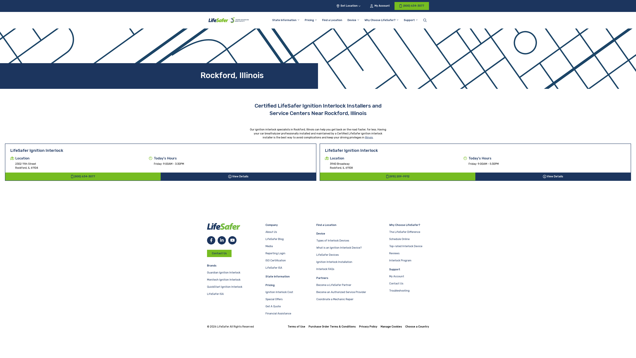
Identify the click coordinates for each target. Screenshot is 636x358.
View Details (240, 176)
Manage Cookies (391, 326)
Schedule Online (399, 239)
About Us (271, 232)
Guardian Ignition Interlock (223, 272)
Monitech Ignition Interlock (223, 279)
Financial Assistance (278, 313)
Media (269, 246)
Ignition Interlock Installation (334, 262)
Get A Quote (273, 306)
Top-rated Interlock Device (405, 246)
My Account (382, 5)
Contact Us (219, 253)
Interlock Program (400, 260)
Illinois (369, 137)
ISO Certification (275, 260)
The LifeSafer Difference (404, 232)
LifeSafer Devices (327, 254)
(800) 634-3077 (84, 176)
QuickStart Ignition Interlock (224, 286)
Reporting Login (275, 253)
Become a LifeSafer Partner (333, 285)
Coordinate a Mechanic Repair (334, 299)
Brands (211, 265)
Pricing (309, 20)
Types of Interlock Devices (332, 240)
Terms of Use (296, 326)
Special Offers (274, 299)
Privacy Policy (368, 326)
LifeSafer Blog (274, 239)
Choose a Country (417, 326)
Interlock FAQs (325, 269)
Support (394, 269)
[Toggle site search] (425, 20)
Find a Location (332, 20)
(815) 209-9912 (399, 176)
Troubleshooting (399, 290)
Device (351, 20)
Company (271, 225)
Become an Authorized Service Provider (341, 292)
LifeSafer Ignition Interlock (36, 150)
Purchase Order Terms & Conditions (332, 326)
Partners (322, 278)
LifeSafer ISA (215, 294)
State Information (284, 20)
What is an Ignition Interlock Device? (339, 247)
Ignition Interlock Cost (279, 292)
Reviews (394, 253)
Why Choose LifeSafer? (380, 20)
